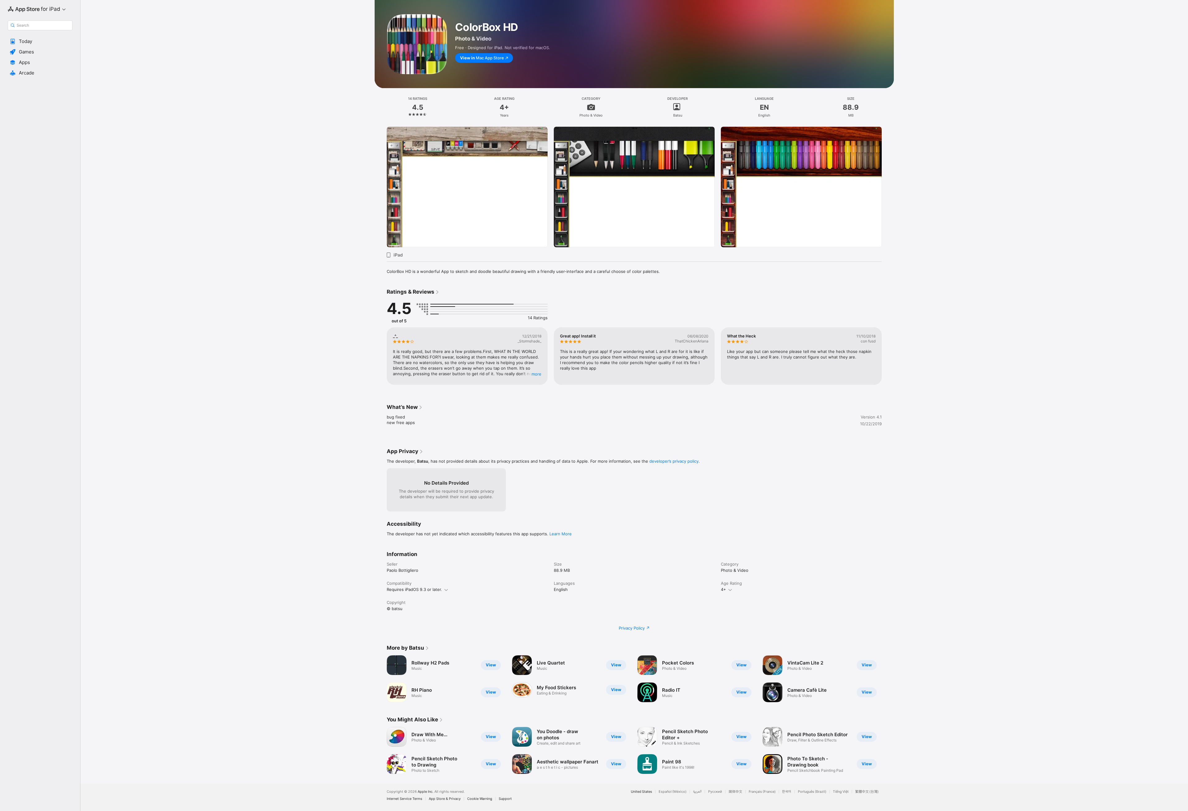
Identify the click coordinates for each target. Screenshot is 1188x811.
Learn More (560, 533)
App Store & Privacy (445, 798)
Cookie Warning (479, 798)
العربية (697, 791)
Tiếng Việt (841, 791)
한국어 (786, 791)
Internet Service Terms (404, 798)
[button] (40, 41)
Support (505, 798)
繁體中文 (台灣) (867, 791)
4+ (723, 589)
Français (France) (762, 791)
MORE (536, 373)
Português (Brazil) (812, 791)
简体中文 (735, 791)
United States (641, 791)
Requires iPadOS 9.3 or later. (414, 589)
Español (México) (673, 791)
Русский (715, 791)
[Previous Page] (380, 187)
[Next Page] (888, 187)
